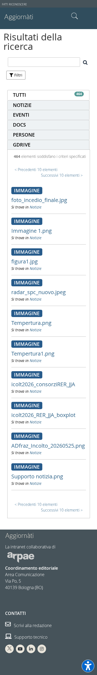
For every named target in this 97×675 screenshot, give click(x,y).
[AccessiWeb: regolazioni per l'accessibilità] (88, 666)
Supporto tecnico (30, 637)
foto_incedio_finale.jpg (39, 200)
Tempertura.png (31, 322)
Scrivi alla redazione (32, 625)
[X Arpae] (9, 649)
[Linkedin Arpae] (31, 649)
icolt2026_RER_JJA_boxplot (43, 415)
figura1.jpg (24, 261)
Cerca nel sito (74, 16)
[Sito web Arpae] (20, 557)
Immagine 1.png (31, 230)
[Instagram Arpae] (41, 649)
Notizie (35, 207)
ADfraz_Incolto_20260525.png (48, 445)
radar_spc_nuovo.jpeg (38, 292)
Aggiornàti (18, 17)
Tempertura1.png (32, 353)
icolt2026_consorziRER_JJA (43, 384)
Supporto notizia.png (37, 476)
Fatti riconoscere (14, 4)
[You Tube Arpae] (20, 649)
